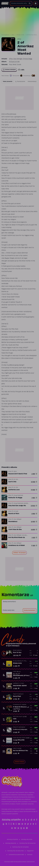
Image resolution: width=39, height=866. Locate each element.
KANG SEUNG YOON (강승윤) (21, 737)
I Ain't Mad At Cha (15, 529)
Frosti (22, 683)
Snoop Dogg (27, 59)
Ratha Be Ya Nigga (15, 497)
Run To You (17, 652)
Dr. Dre (16, 479)
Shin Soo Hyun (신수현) (20, 716)
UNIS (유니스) (17, 671)
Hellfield (15, 683)
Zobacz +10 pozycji (19, 552)
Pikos (14, 727)
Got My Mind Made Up (16, 537)
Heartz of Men (13, 513)
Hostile (24, 704)
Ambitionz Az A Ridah (16, 545)
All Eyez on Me (20, 34)
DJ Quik (16, 511)
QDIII (15, 471)
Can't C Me (12, 481)
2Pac (13, 34)
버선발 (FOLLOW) (18, 740)
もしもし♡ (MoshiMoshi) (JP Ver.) (21, 674)
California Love (14, 489)
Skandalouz (12, 521)
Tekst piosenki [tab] (7, 81)
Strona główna (5, 34)
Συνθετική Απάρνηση (20, 729)
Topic (14, 694)
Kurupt (24, 535)
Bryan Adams (17, 650)
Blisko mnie (17, 663)
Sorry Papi (17, 696)
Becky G (20, 694)
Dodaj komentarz (29, 610)
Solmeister (21, 727)
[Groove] (5, 3)
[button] (35, 3)
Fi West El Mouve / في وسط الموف (21, 708)
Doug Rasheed (18, 495)
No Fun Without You (20, 750)
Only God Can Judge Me (17, 505)
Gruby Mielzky (17, 661)
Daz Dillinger (18, 59)
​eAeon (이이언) (17, 748)
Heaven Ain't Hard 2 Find (17, 474)
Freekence (16, 704)
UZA (14, 718)
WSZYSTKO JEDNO (20, 685)
